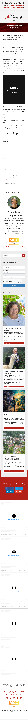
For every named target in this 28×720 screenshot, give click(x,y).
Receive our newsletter (9, 183)
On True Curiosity (10, 456)
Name (5, 158)
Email (4, 163)
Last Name (5, 270)
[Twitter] (14, 697)
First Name (5, 265)
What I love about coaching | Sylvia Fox (14, 373)
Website (5, 169)
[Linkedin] (17, 697)
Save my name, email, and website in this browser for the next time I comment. (14, 176)
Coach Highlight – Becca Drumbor (12, 329)
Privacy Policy (14, 714)
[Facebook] (7, 697)
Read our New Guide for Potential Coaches (15, 6)
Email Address (6, 275)
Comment (6, 141)
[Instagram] (10, 697)
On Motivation (9, 415)
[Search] (23, 255)
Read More (7, 343)
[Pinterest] (20, 697)
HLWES (18, 718)
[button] (14, 20)
